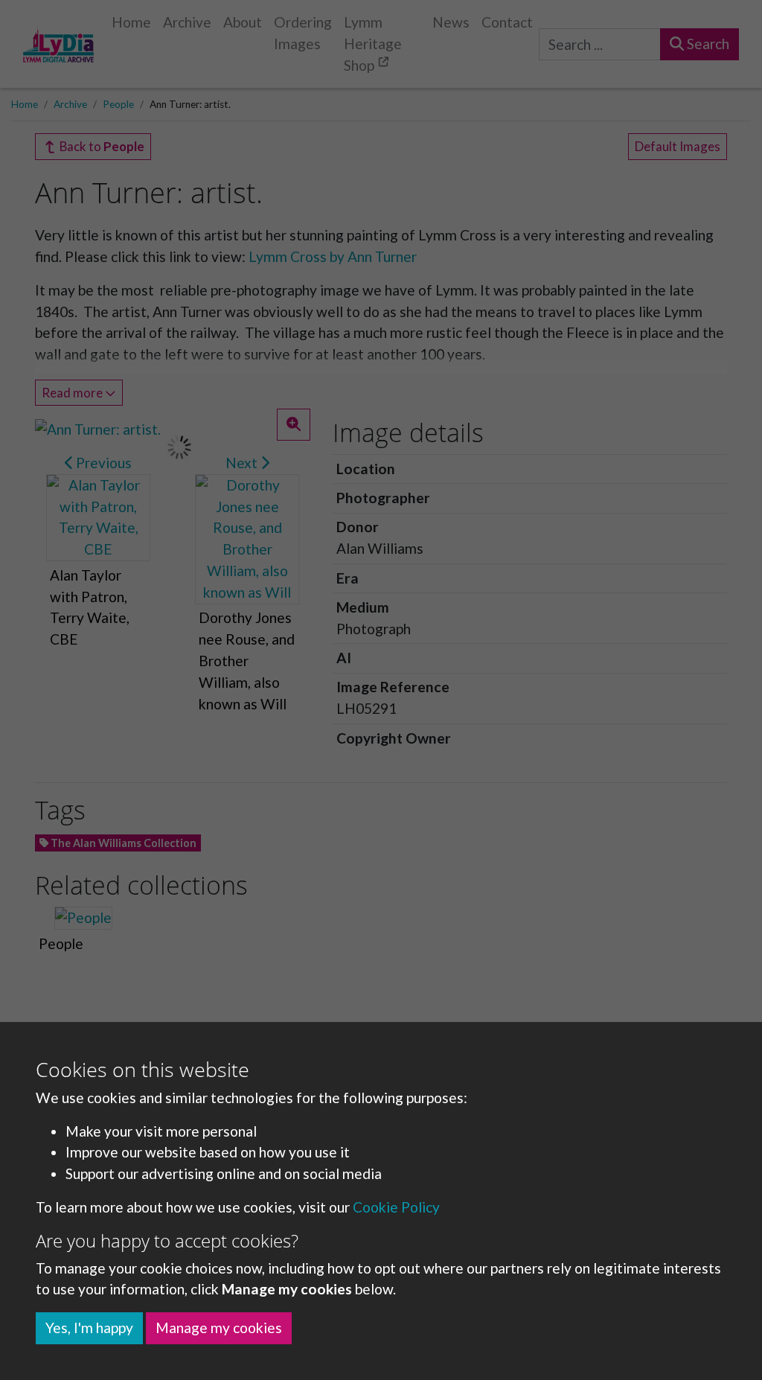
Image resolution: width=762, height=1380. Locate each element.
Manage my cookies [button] (219, 1327)
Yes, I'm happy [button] (89, 1327)
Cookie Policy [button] (396, 1207)
